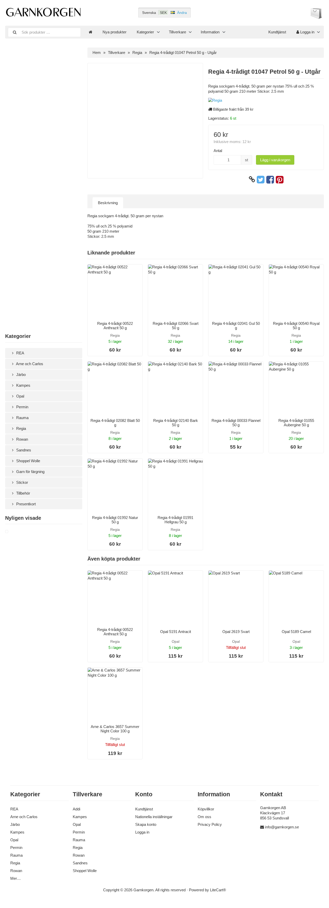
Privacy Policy (210, 824)
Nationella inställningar (153, 817)
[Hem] (90, 32)
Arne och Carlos (29, 364)
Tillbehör (22, 493)
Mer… (15, 878)
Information (210, 32)
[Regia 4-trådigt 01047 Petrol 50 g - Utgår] (13, 531)
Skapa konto (145, 824)
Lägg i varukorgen (275, 160)
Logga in (306, 32)
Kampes (22, 385)
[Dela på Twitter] (260, 179)
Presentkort (25, 504)
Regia (20, 428)
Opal (19, 396)
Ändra (182, 13)
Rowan (21, 439)
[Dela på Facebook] (270, 179)
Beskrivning (108, 203)
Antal (218, 150)
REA (19, 353)
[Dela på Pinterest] (280, 179)
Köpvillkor (206, 809)
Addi (76, 809)
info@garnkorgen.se (282, 827)
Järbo (20, 374)
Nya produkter (114, 32)
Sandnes (23, 450)
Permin (21, 407)
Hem (97, 52)
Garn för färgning (29, 471)
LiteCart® (218, 890)
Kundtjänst (277, 32)
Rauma (22, 417)
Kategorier (145, 32)
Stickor (21, 482)
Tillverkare (177, 32)
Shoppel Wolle (27, 461)
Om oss (204, 817)
